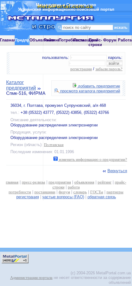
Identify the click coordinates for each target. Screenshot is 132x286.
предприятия (60, 182)
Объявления (42, 40)
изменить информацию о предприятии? (92, 159)
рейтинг (104, 182)
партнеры (115, 192)
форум (64, 192)
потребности (20, 192)
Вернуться (117, 170)
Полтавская (54, 144)
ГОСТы (96, 192)
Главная (8, 40)
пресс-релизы (33, 182)
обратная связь (101, 197)
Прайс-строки (95, 42)
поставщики (44, 192)
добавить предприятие (98, 86)
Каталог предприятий (21, 85)
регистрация (81, 69)
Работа (125, 40)
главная (12, 182)
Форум (110, 40)
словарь (80, 192)
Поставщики (85, 40)
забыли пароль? (108, 69)
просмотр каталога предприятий (89, 91)
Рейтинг (52, 40)
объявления (84, 182)
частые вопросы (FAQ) (63, 197)
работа (74, 187)
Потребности (71, 40)
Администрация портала (31, 277)
